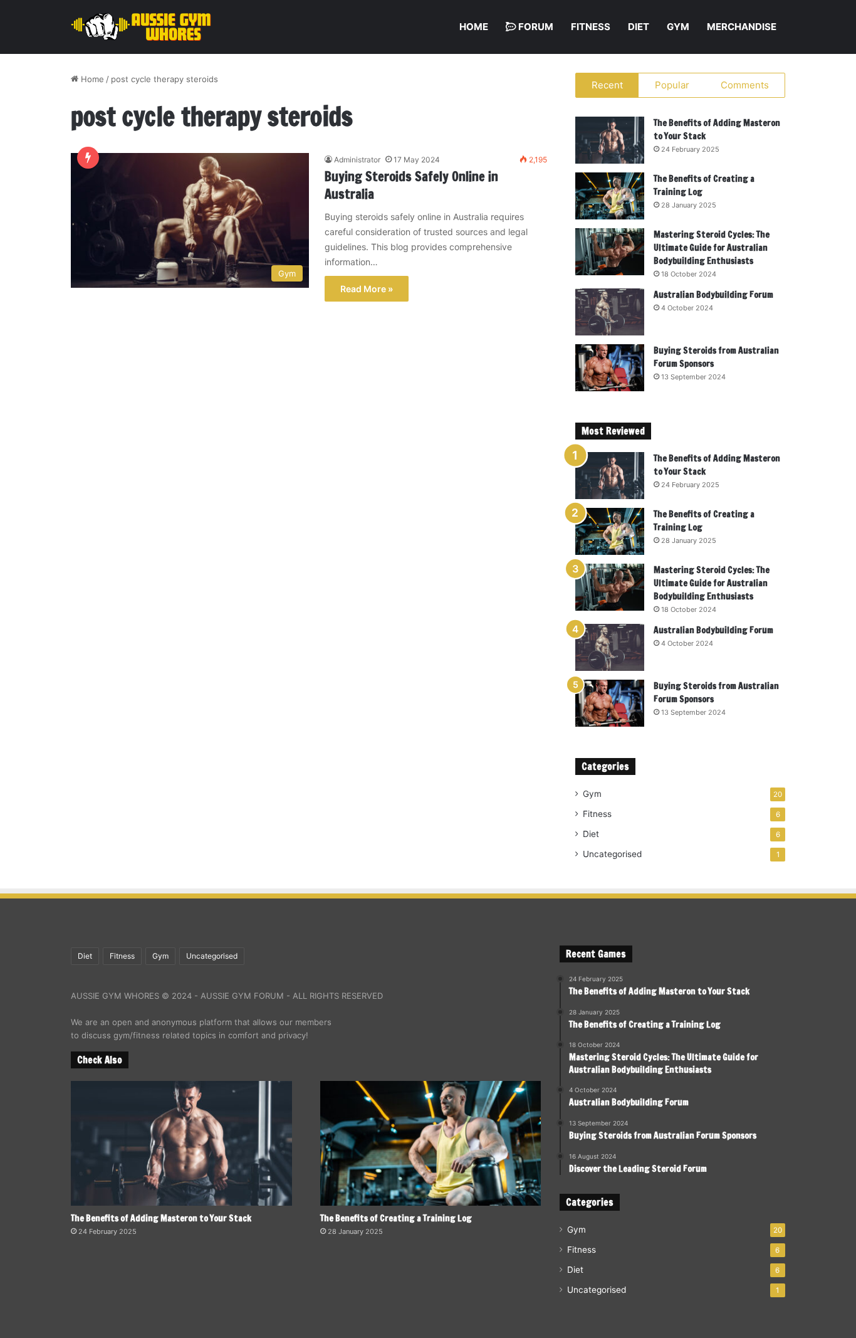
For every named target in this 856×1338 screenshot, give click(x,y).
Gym (678, 27)
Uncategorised (612, 854)
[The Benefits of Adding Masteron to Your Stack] (609, 140)
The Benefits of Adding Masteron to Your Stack (161, 1218)
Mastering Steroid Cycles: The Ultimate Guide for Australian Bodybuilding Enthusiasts (712, 247)
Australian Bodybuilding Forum (713, 294)
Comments (745, 85)
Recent (607, 85)
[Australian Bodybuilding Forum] (609, 311)
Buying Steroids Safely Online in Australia (411, 185)
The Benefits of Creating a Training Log (396, 1218)
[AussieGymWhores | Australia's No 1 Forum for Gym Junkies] (141, 27)
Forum (534, 27)
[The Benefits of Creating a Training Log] (609, 195)
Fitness (590, 27)
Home (473, 27)
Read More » (366, 288)
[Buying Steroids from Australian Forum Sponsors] (609, 367)
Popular (672, 85)
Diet (638, 27)
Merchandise (741, 27)
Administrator (357, 159)
